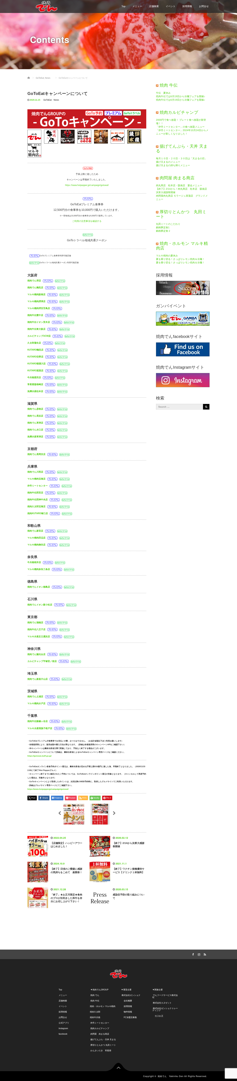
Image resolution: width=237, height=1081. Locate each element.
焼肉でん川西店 (35, 471)
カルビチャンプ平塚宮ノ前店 (42, 661)
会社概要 (126, 1001)
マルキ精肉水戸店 (36, 703)
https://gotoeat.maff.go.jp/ (39, 756)
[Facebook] (192, 953)
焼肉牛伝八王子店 (36, 629)
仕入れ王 (157, 1016)
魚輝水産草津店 (35, 436)
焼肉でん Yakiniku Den (171, 1076)
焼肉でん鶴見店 (35, 287)
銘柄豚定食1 (163, 227)
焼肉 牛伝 (168, 85)
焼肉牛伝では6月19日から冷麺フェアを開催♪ (180, 96)
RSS (204, 953)
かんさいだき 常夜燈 (100, 1050)
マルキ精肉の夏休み (167, 255)
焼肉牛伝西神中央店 (37, 499)
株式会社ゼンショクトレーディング (165, 1009)
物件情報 (126, 1012)
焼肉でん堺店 (34, 280)
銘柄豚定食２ (163, 230)
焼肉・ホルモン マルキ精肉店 (182, 245)
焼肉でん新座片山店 (37, 679)
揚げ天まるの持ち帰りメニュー (173, 165)
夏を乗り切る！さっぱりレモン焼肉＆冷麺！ (180, 259)
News (56, 100)
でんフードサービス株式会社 (165, 996)
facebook (63, 1034)
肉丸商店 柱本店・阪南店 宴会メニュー (179, 185)
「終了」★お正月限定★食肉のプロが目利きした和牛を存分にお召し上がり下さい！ (66, 898)
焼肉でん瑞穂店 (35, 622)
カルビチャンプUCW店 (39, 336)
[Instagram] (198, 953)
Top (123, 6)
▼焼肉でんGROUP (99, 989)
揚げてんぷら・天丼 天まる (182, 148)
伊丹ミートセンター (37, 485)
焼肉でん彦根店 (35, 409)
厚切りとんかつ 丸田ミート (181, 214)
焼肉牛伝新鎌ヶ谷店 (37, 721)
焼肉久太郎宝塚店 (36, 506)
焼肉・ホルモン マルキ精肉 (102, 1006)
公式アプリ (64, 1023)
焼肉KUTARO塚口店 (37, 513)
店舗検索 (154, 6)
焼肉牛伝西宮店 (35, 492)
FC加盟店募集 (129, 1017)
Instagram (63, 1028)
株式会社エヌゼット (162, 1003)
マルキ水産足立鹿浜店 (38, 636)
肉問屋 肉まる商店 (177, 178)
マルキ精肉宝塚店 (36, 478)
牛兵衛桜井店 (34, 562)
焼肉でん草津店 (35, 422)
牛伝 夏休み (163, 92)
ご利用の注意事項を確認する (86, 221)
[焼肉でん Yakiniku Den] (46, 6)
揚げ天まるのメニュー (168, 161)
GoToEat (47, 100)
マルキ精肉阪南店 (36, 294)
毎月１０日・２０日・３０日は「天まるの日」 (181, 158)
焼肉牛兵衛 (95, 1017)
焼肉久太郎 (95, 1012)
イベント (170, 6)
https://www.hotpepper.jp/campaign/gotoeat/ (87, 185)
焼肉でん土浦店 (35, 696)
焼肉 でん (94, 995)
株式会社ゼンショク (130, 995)
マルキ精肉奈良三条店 (38, 569)
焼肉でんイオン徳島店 (38, 587)
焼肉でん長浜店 (35, 416)
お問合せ (204, 6)
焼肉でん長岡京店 (36, 454)
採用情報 (187, 6)
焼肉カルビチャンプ (179, 112)
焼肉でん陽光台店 (36, 654)
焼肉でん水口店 (35, 429)
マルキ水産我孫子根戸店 (39, 728)
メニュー (137, 6)
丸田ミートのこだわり (168, 224)
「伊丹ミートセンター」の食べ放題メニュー (180, 126)
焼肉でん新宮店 (35, 531)
